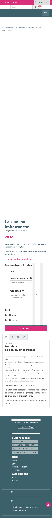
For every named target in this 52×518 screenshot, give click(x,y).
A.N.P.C (15, 480)
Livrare (15, 463)
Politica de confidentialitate (25, 507)
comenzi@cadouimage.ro (10, 2)
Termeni (16, 470)
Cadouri (5, 27)
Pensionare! (26, 27)
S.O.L (14, 477)
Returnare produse (21, 466)
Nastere (16, 231)
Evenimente (15, 27)
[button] (25, 441)
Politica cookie (19, 510)
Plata (14, 460)
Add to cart (26, 328)
